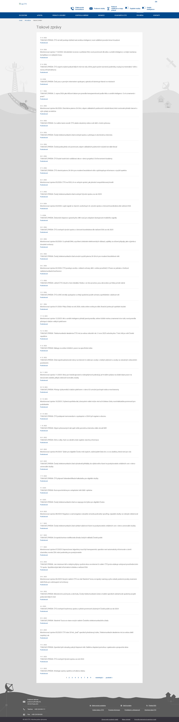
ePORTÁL (40, 15)
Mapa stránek (126, 719)
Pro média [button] (140, 15)
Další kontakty (127, 705)
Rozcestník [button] (23, 15)
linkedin (147, 2)
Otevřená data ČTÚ (150, 710)
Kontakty (156, 15)
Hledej (151, 2)
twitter (143, 2)
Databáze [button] (101, 15)
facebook (140, 2)
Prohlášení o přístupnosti (132, 710)
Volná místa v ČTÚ (98, 710)
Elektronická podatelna (99, 705)
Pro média (28, 20)
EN (156, 2)
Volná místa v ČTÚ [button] (120, 15)
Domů (20, 20)
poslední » (109, 677)
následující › (99, 677)
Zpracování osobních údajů (110, 719)
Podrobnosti (44, 43)
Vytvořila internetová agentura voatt (145, 719)
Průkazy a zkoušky (58, 15)
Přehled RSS (152, 705)
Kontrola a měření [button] (81, 15)
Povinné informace (114, 710)
